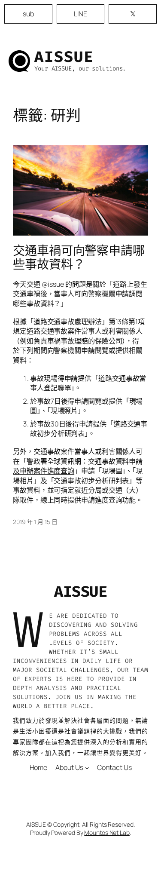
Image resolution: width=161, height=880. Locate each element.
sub (28, 13)
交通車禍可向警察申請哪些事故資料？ (79, 257)
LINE (81, 13)
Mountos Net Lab (107, 832)
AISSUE (64, 57)
